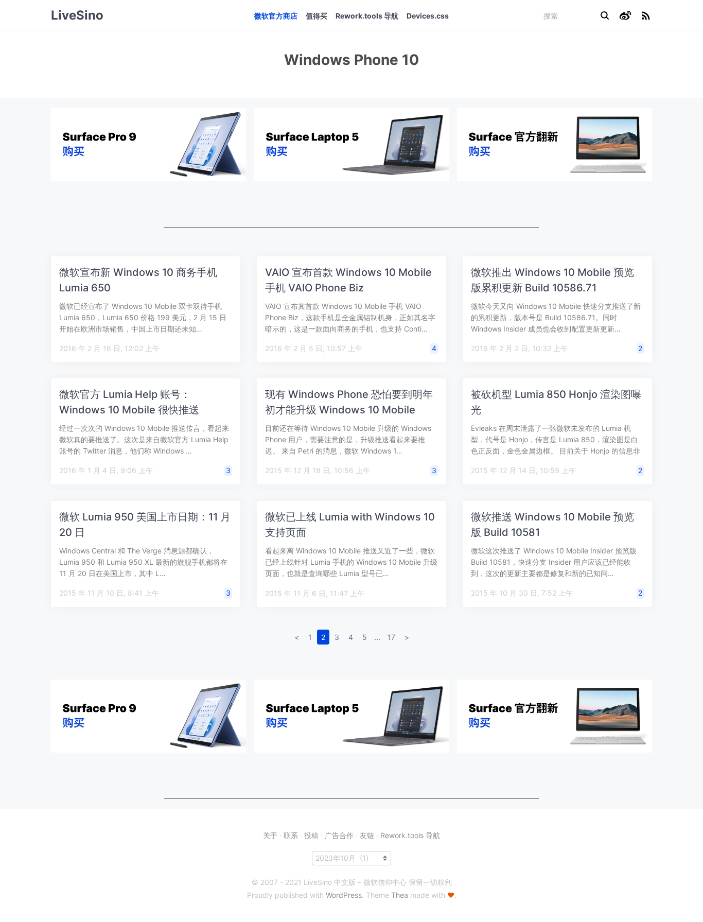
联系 (291, 835)
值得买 (316, 15)
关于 (270, 835)
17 (391, 637)
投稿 (311, 835)
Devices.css (428, 15)
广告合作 (339, 835)
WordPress (344, 895)
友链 (367, 835)
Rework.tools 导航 (367, 15)
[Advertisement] (351, 204)
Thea (399, 895)
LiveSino (77, 15)
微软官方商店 (275, 15)
